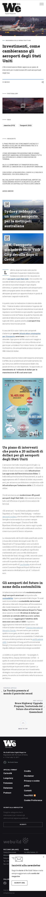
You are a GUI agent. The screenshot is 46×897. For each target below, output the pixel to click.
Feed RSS (28, 795)
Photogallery (12, 93)
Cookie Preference (33, 800)
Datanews (8, 788)
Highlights (11, 139)
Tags (9, 119)
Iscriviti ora (19, 883)
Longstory (8, 778)
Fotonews (8, 783)
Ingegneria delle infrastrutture (18, 40)
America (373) (9, 125)
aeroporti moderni (9, 517)
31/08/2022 (6, 82)
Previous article (9, 688)
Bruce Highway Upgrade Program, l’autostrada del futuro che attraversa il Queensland (28, 706)
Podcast (7, 793)
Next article (38, 701)
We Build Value (13, 762)
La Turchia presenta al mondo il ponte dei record (18, 691)
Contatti (28, 790)
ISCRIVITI (23, 824)
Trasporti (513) (25, 125)
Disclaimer (29, 776)
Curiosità (7, 773)
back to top (23, 729)
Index (8, 87)
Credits (27, 771)
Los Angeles (25, 564)
